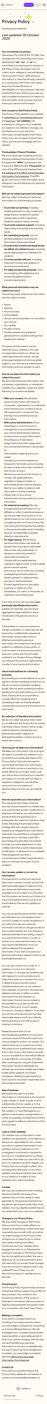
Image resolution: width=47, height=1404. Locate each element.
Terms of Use (9, 1396)
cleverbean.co (11, 117)
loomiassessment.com (31, 117)
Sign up (38, 5)
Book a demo (29, 5)
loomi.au (10, 121)
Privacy (40, 1396)
